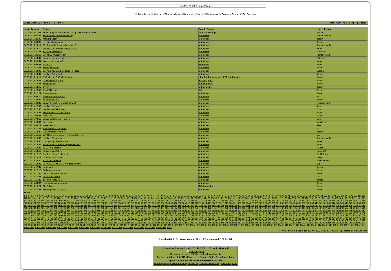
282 (68, 203)
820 (316, 218)
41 (136, 196)
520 (60, 210)
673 (30, 215)
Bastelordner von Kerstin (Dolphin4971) (62, 144)
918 (51, 222)
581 (321, 210)
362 (68, 205)
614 (119, 213)
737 (303, 215)
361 (64, 205)
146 (170, 198)
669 (355, 213)
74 (237, 196)
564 (248, 210)
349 (355, 203)
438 (51, 208)
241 (235, 200)
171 (277, 198)
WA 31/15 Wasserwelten (54, 55)
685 (81, 215)
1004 (82, 225)
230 (188, 200)
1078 (147, 227)
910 (359, 220)
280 (60, 203)
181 (319, 198)
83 (264, 196)
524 (77, 210)
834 (34, 220)
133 (114, 198)
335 (295, 203)
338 (308, 203)
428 (350, 205)
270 (359, 200)
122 (67, 198)
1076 (136, 227)
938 (137, 222)
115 (38, 198)
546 (171, 210)
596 (43, 213)
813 (286, 218)
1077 (141, 227)
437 (47, 208)
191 (362, 198)
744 (333, 215)
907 (346, 220)
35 (118, 196)
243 (243, 200)
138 (135, 198)
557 (218, 210)
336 (299, 203)
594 (34, 213)
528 (94, 210)
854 (120, 220)
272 (25, 203)
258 (308, 200)
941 (150, 222)
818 (308, 218)
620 (145, 213)
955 (209, 222)
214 (119, 200)
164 (247, 198)
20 (72, 196)
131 (106, 198)
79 (252, 196)
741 (320, 215)
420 (316, 205)
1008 (104, 225)
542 (154, 210)
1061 (53, 227)
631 (192, 213)
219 (141, 200)
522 (68, 210)
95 (301, 196)
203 (73, 200)
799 (226, 218)
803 (244, 218)
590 (359, 210)
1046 (313, 225)
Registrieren (360, 23)
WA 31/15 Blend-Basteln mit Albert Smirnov (63, 135)
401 (235, 205)
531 (107, 210)
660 (316, 213)
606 (85, 213)
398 (222, 205)
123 (71, 198)
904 (333, 220)
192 (25, 200)
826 (342, 218)
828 (350, 218)
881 (235, 220)
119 (54, 198)
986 (342, 222)
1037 (263, 225)
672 (25, 215)
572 (282, 210)
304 (162, 203)
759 (55, 218)
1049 (329, 225)
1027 (208, 225)
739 (312, 215)
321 (235, 203)
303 (158, 203)
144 (161, 198)
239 (226, 200)
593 (30, 213)
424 (333, 205)
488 (265, 208)
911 (363, 220)
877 (218, 220)
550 (188, 210)
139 (140, 198)
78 (249, 196)
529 (98, 210)
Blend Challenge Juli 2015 (55, 173)
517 (47, 210)
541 (150, 210)
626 (171, 213)
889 (269, 220)
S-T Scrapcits (206, 83)
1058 (37, 227)
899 (312, 220)
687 (90, 215)
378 (137, 205)
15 (56, 196)
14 (53, 196)
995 (38, 225)
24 (84, 196)
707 (175, 215)
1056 (26, 227)
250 (273, 200)
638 (222, 213)
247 (261, 200)
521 (64, 210)
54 (176, 196)
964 (248, 222)
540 (145, 210)
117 (46, 198)
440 (60, 208)
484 (248, 208)
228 (179, 200)
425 (338, 205)
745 (338, 215)
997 (47, 225)
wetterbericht (49, 125)
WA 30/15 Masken (51, 176)
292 (111, 203)
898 (308, 220)
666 (342, 213)
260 (316, 200)
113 (29, 198)
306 (171, 203)
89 (282, 196)
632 (196, 213)
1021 (175, 225)
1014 (137, 225)
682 (68, 215)
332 (282, 203)
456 (128, 208)
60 (194, 196)
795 (209, 218)
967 (261, 222)
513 (30, 210)
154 (204, 198)
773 (115, 218)
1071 (108, 227)
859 (141, 220)
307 (175, 203)
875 (209, 220)
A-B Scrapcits (206, 186)
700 (145, 215)
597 (47, 213)
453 (115, 208)
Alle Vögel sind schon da (55, 189)
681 (64, 215)
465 (167, 208)
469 (184, 208)
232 (196, 200)
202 (68, 200)
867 (175, 220)
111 (363, 196)
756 (43, 218)
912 (25, 222)
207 (90, 200)
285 (81, 203)
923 (73, 222)
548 (179, 210)
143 (157, 198)
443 (73, 208)
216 (128, 200)
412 (282, 205)
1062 (59, 227)
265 (338, 200)
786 (171, 218)
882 (239, 220)
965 (252, 222)
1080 (158, 227)
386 (171, 205)
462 (154, 208)
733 (286, 215)
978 (308, 222)
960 (231, 222)
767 (90, 218)
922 (68, 222)
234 (205, 200)
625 (166, 213)
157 (217, 198)
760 (60, 218)
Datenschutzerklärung (209, 263)
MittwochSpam (50, 39)
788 (179, 218)
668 (350, 213)
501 (321, 208)
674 (34, 215)
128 (93, 198)
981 (321, 222)
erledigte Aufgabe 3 (52, 74)
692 (111, 215)
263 (329, 200)
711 (192, 215)
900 (316, 220)
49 (160, 196)
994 (34, 225)
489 (269, 208)
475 (209, 208)
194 (34, 200)
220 (145, 200)
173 (285, 198)
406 (256, 205)
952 (197, 222)
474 (205, 208)
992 (25, 225)
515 (38, 210)
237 (218, 200)
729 (269, 215)
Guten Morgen (50, 93)
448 (94, 208)
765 (81, 218)
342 (325, 203)
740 (316, 215)
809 (269, 218)
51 (166, 196)
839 (55, 220)
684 (77, 215)
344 (333, 203)
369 (98, 205)
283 (73, 203)
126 (84, 198)
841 (64, 220)
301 (150, 203)
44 (145, 196)
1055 (362, 225)
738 (308, 215)
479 (226, 208)
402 (239, 205)
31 (105, 196)
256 (299, 200)
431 (363, 205)
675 (38, 215)
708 (179, 215)
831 (363, 218)
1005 (88, 225)
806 (256, 218)
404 (248, 205)
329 (269, 203)
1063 (64, 227)
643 (243, 213)
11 (44, 196)
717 (218, 215)
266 (342, 200)
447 (90, 208)
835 (38, 220)
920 (60, 222)
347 (346, 203)
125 (80, 198)
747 (346, 215)
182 (324, 198)
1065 (75, 227)
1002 (71, 225)
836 (43, 220)
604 (77, 213)
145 (165, 198)
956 (214, 222)
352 (25, 205)
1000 (60, 225)
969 (269, 222)
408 (265, 205)
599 (55, 213)
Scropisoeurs (49, 83)
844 (77, 220)
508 (351, 208)
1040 (280, 225)
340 (316, 203)
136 (127, 198)
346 (342, 203)
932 (111, 222)
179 (311, 198)
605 (81, 213)
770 (102, 218)
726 (256, 215)
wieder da (47, 64)
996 (43, 225)
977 (303, 222)
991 (363, 222)
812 (282, 218)
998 (51, 225)
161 (234, 198)
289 (98, 203)
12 (47, 196)
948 (179, 222)
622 (154, 213)
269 (355, 200)
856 (128, 220)
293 (115, 203)
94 (298, 196)
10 (41, 196)
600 (60, 213)
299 (141, 203)
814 (290, 218)
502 (325, 208)
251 (278, 200)
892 (282, 220)
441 (64, 208)
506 (342, 208)
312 (196, 203)
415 (295, 205)
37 (124, 196)
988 (351, 222)
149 (183, 198)
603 (73, 213)
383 (158, 205)
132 (110, 198)
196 (43, 200)
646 (256, 213)
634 (205, 213)
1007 (99, 225)
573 (286, 210)
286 (85, 203)
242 (239, 200)
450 (102, 208)
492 (282, 208)
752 (25, 218)
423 (329, 205)
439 (55, 208)
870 (188, 220)
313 (201, 203)
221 (149, 200)
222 (154, 200)
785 (167, 218)
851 (107, 220)
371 (107, 205)
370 (102, 205)
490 (274, 208)
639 (226, 213)
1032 (236, 225)
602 (68, 213)
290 (102, 203)
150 (187, 198)
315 (209, 203)
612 (111, 213)
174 (289, 198)
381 (150, 205)
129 (97, 198)
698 (137, 215)
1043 (296, 225)
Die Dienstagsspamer (53, 42)
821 (320, 218)
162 (238, 198)
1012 (126, 225)
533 (115, 210)
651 (278, 213)
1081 (163, 227)
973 (286, 222)
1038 (269, 225)
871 (192, 220)
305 (167, 203)
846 (85, 220)
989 (355, 222)
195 (38, 200)
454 (120, 208)
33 (111, 196)
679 (55, 215)
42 (139, 196)
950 (188, 222)
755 (38, 218)
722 (239, 215)
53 (173, 196)
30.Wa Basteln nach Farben (56, 119)
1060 (48, 227)
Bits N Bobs (48, 186)
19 (69, 196)
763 (73, 218)
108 (351, 196)
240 (231, 200)
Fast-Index (226, 263)
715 (209, 215)
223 (158, 200)
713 (201, 215)
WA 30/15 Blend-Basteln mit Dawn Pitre (62, 164)
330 (273, 203)
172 (281, 198)
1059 (42, 227)
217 (132, 200)
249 (269, 200)
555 (209, 210)
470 (188, 208)
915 (38, 222)
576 (299, 210)
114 (34, 198)
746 (342, 215)
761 (64, 218)
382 (154, 205)
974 (291, 222)
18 (66, 196)
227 (175, 200)
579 (312, 210)
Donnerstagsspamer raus (55, 183)
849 (98, 220)
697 (132, 215)
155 (208, 198)
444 (77, 208)
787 (175, 218)
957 (218, 222)
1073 (119, 227)
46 (151, 196)
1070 (103, 227)
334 (290, 203)
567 (261, 210)
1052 (346, 225)
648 (265, 213)
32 (108, 196)
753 (30, 218)
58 (188, 196)
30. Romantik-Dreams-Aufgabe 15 (59, 45)
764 (77, 218)
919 (55, 222)
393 (201, 205)
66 (212, 196)
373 (115, 205)
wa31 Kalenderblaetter (54, 96)
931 (107, 222)
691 (107, 215)
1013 (131, 225)
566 (256, 210)
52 (169, 196)
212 (111, 200)
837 (47, 220)
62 (200, 196)
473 (201, 208)
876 (214, 220)
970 (274, 222)
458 (137, 208)
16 (59, 196)
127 (88, 198)
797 (218, 218)
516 (43, 210)
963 (244, 222)
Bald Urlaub (48, 122)
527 (90, 210)
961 (235, 222)
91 (289, 196)
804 (248, 218)
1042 (291, 225)
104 (334, 196)
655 (295, 213)
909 (355, 220)
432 (25, 208)
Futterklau (48, 167)
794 (205, 218)
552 (197, 210)
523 (73, 210)
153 (200, 198)
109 (355, 196)
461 (150, 208)
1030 (225, 225)
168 (264, 198)
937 (132, 222)
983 (329, 222)
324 (248, 203)
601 (64, 213)
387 (175, 205)
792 (197, 218)
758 (51, 218)
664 (333, 213)
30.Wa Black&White (52, 51)
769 (98, 218)
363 (73, 205)
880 (231, 220)
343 (329, 203)
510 (359, 208)
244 (248, 200)
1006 (93, 225)
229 (184, 200)
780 (145, 218)
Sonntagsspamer (51, 99)
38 (127, 196)
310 (188, 203)
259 (312, 200)
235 (209, 200)
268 (350, 200)
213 (115, 200)
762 (68, 218)
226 (171, 200)
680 (60, 215)
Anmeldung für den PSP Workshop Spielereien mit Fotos (70, 32)
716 (214, 215)
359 (55, 205)
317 (218, 203)
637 (218, 213)
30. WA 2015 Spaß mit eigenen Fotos (61, 71)
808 (265, 218)
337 (303, 203)
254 (290, 200)
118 (50, 198)
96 (304, 196)
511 (363, 208)
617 (132, 213)
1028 (214, 225)
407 (261, 205)
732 (282, 215)
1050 (335, 225)
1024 (192, 225)
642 (239, 213)
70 (224, 196)
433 (30, 208)
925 (81, 222)
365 (81, 205)
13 (50, 196)
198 (51, 200)
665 (338, 213)
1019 (164, 225)
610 (102, 213)
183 (328, 198)
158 (221, 198)
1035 (252, 225)
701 (150, 215)
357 (47, 205)
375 (124, 205)
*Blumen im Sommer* (53, 157)
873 (201, 220)
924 (77, 222)
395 (209, 205)
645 (252, 213)
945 (167, 222)
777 (132, 218)
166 (255, 198)
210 (102, 200)
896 (299, 220)
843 (73, 220)
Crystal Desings (50, 90)
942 (154, 222)
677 (47, 215)
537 (132, 210)
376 (128, 205)
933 (115, 222)
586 (342, 210)
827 (346, 218)
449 (98, 208)
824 (333, 218)
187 (345, 198)
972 (282, 222)
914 (34, 222)
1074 (125, 227)
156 (212, 198)
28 (96, 196)
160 (230, 198)
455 (124, 208)
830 (359, 218)
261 (320, 200)
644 (248, 213)
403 (244, 205)
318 (222, 203)
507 (346, 208)
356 (43, 205)
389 (184, 205)
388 (179, 205)
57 (185, 196)
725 (252, 215)
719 (226, 215)
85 (270, 196)
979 (312, 222)
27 (93, 196)
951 (192, 222)
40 (133, 196)
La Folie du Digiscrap (53, 80)
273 (30, 203)
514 (34, 210)
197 (47, 200)
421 (320, 205)
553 (201, 210)
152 (195, 198)
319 (226, 203)
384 (162, 205)
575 (295, 210)
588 (351, 210)
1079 (152, 227)
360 (60, 205)
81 (258, 196)
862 (154, 220)
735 (295, 215)
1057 (31, 227)
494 (291, 208)
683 (73, 215)
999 (55, 225)
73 (234, 196)
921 (64, 222)
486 (256, 208)
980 (316, 222)
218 (137, 200)
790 (188, 218)
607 (90, 213)
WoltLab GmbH (221, 248)
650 (273, 213)
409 (269, 205)
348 (350, 203)
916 (43, 222)
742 (325, 215)
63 (203, 196)
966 (256, 222)
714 (205, 215)
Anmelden (348, 23)
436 (43, 208)
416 (299, 205)
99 (313, 196)
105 (338, 196)
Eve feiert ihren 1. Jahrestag (56, 154)
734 (290, 215)
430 (359, 205)
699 (141, 215)
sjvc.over (47, 87)
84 (267, 196)
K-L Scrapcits (206, 80)
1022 (181, 225)
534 (120, 210)
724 (248, 215)
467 (175, 208)
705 (167, 215)
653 (286, 213)
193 (30, 200)
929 (98, 222)
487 (261, 208)
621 (149, 213)
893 (286, 220)
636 (214, 213)
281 (64, 203)
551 (192, 210)
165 (251, 198)
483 (244, 208)
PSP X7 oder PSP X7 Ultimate (57, 77)
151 (191, 198)
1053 (351, 225)
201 (64, 200)
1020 (170, 225)
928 (94, 222)
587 (346, 210)
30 (102, 196)
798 (222, 218)
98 (310, 196)
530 (102, 210)
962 (239, 222)
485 (252, 208)
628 (179, 213)
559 (226, 210)
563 (244, 210)
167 (259, 198)
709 (184, 215)
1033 (241, 225)
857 (132, 220)
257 (303, 200)
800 (231, 218)
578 (308, 210)
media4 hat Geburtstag (54, 109)
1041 (285, 225)
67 (215, 196)
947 (175, 222)
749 (355, 215)
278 (51, 203)
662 (325, 213)
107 (347, 196)
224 (162, 200)
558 (222, 210)
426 (342, 205)
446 (85, 208)
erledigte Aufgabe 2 (52, 106)
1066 (81, 227)
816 (299, 218)
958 (222, 222)
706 (171, 215)
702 (154, 215)
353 (30, 205)
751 (363, 215)
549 (184, 210)
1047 (318, 225)
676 (43, 215)
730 (273, 215)
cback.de (216, 254)
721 (235, 215)
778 (137, 218)
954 (205, 222)
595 (38, 213)
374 (120, 205)
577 (303, 210)
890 (274, 220)
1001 (66, 225)
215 (124, 200)
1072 (114, 227)
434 (34, 208)
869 (184, 220)
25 (87, 196)
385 (167, 205)
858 (137, 220)
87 (276, 196)
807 (261, 218)
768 (94, 218)
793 (201, 218)
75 (240, 196)
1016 (148, 225)
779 (141, 218)
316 (214, 203)
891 (278, 220)
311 (192, 203)
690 (102, 215)
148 (178, 198)
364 (77, 205)
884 (248, 220)
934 (120, 222)
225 (166, 200)
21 (75, 196)
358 (51, 205)
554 (205, 210)
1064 (70, 227)
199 (55, 200)
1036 (258, 225)
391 (192, 205)
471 (192, 208)
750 (359, 215)
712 (196, 215)
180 (315, 198)
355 (38, 205)
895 (295, 220)
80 (255, 196)
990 (359, 222)
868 (179, 220)
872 (197, 220)
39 (130, 196)
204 (77, 200)
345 (338, 203)
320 (231, 203)
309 (184, 203)
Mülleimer (204, 35)
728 (265, 215)
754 (34, 218)
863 (158, 220)
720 (231, 215)
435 (38, 208)
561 (235, 210)
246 (256, 200)
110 (359, 196)
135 (123, 198)
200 (60, 200)
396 (214, 205)
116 (42, 198)
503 (329, 208)
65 (209, 196)
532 (111, 210)
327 (261, 203)
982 (325, 222)
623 (158, 213)
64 (206, 196)
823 (329, 218)
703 (158, 215)
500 (316, 208)
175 (294, 198)
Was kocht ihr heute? (53, 61)
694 (120, 215)
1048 (324, 225)
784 (162, 218)
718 (222, 215)
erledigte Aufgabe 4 (52, 138)
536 (128, 210)
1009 (110, 225)
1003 (77, 225)
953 (201, 222)
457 (132, 208)
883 (244, 220)
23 (81, 196)
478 (222, 208)
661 (320, 213)
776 (128, 218)
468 (179, 208)
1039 (274, 225)
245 (252, 200)
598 (51, 213)
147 (174, 198)
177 (302, 198)
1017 (153, 225)
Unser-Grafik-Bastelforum (37, 23)
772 (111, 218)
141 (148, 198)
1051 (340, 225)
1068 (92, 227)
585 (338, 210)
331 (278, 203)
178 (307, 198)
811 (278, 218)
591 (363, 210)
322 (239, 203)
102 (325, 196)
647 (261, 213)
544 (162, 210)
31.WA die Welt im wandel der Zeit (59, 103)
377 (132, 205)
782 (154, 218)
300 (145, 203)
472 (197, 208)
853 (115, 220)
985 (338, 222)
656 (299, 213)
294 (120, 203)
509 (355, 208)
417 (303, 205)
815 (295, 218)
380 (145, 205)
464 (162, 208)
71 (228, 196)
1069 (97, 227)
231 (192, 200)
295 (124, 203)
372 (111, 205)
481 (235, 208)
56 (182, 196)
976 (299, 222)
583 (329, 210)
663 (329, 213)
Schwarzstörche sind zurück (56, 112)
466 (171, 208)
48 (157, 196)
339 (312, 203)
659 (312, 213)
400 (231, 205)
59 (191, 196)
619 (141, 213)
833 (30, 220)
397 (218, 205)
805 (252, 218)
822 (325, 218)
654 (290, 213)
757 (47, 218)
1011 (121, 225)
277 (47, 203)
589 (355, 210)
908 (351, 220)
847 (90, 220)
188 (349, 198)
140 (144, 198)
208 (94, 200)
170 (272, 198)
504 (333, 208)
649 (269, 213)
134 (118, 198)
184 (332, 198)
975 (295, 222)
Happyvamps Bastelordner (56, 141)
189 (354, 198)
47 (154, 196)
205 (81, 200)
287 (90, 203)
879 (226, 220)
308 (179, 203)
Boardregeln (160, 263)
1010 (115, 225)
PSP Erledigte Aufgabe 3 (55, 128)
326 (256, 203)
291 (107, 203)
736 (299, 215)
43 (142, 196)
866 (171, 220)
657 (303, 213)
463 (158, 208)
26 (90, 196)
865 (167, 220)
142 (153, 198)
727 (261, 215)
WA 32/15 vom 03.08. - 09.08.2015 (60, 48)
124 (76, 198)
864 (162, 220)
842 (68, 220)
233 (201, 200)
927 (90, 222)
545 (167, 210)
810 (274, 218)
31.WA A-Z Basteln (52, 160)
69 (221, 196)
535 (124, 210)
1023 (186, 225)
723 (243, 215)
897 (303, 220)
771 (107, 218)
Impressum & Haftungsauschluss (182, 263)
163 (242, 198)
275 (38, 203)
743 (329, 215)
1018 (159, 225)
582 (325, 210)
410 (274, 205)
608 (94, 213)
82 (261, 196)
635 (209, 213)
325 (252, 203)
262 (325, 200)
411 (278, 205)
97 (307, 196)
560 (231, 210)
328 (265, 203)
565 (252, 210)
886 (256, 220)
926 (85, 222)
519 (55, 210)
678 (51, 215)
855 (124, 220)
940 (145, 222)
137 (131, 198)
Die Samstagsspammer (54, 131)
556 (214, 210)
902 (325, 220)
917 (47, 222)
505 (338, 208)
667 (346, 213)
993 (30, 225)
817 (303, 218)
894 (291, 220)
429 (355, 205)
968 (265, 222)
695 (124, 215)
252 (282, 200)
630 (188, 213)
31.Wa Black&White (52, 151)
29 (99, 196)
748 (350, 215)
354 (34, 205)
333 (286, 203)
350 (359, 203)
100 (317, 196)
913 (30, 222)
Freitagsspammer (51, 170)
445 (81, 208)
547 (175, 210)
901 (321, 220)
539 (141, 210)
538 (137, 210)
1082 (169, 227)
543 (158, 210)
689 (98, 215)
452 (111, 208)
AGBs (234, 263)
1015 (142, 225)
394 (205, 205)
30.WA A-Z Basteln (52, 147)
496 (299, 208)
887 (261, 220)
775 (124, 218)
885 (252, 220)
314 (205, 203)
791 (192, 218)
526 (85, 210)
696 (128, 215)
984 (333, 222)
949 (184, 222)
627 (175, 213)
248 (265, 200)
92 (292, 196)
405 (252, 205)
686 (85, 215)
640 (231, 213)
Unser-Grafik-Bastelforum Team (206, 260)
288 (94, 203)
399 (226, 205)
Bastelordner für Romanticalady (58, 35)
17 (63, 196)
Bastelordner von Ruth (54, 58)
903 (329, 220)
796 (214, 218)
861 (150, 220)
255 (295, 200)
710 (188, 215)
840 (60, 220)
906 (342, 220)
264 (333, 200)
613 (115, 213)
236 (214, 200)
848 (94, 220)
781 (150, 218)
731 (278, 215)
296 (128, 203)
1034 (247, 225)
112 (25, 198)
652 (282, 213)
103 (330, 196)
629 (184, 213)
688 (94, 215)
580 (316, 210)
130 (101, 198)
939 (141, 222)
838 (51, 220)
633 (201, 213)
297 (132, 203)
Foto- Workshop (207, 32)
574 (291, 210)
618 (137, 213)
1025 (197, 225)
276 (43, 203)
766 (85, 218)
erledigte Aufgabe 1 (52, 180)
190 (358, 198)
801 (235, 218)
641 (235, 213)
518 (51, 210)
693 (115, 215)
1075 (130, 227)
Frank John (204, 254)
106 (342, 196)
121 (63, 198)
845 (81, 220)
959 (226, 222)
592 (25, 213)
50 (163, 196)
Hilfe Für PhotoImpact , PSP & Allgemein (219, 77)
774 (120, 218)
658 (308, 213)
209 (98, 200)
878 (222, 220)
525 (81, 210)
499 (312, 208)
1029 (219, 225)
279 (55, 203)
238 (222, 200)
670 (359, 213)
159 (225, 198)
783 (158, 218)
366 (85, 205)
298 (137, 203)
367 (90, 205)
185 (336, 198)
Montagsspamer (51, 67)
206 (85, 200)
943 (158, 222)
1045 (307, 225)
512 (25, 210)
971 (278, 222)
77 (246, 196)
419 (312, 205)
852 (111, 220)
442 (68, 208)
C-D (201, 90)
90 (286, 196)
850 (102, 220)
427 (346, 205)
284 (77, 203)
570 (274, 210)
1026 (203, 225)
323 (243, 203)
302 (154, 203)
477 (218, 208)
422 (325, 205)
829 (355, 218)
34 (114, 196)
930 (102, 222)
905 (338, 220)
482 (239, 208)
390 (188, 205)
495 (295, 208)
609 (98, 213)
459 (141, 208)
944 (162, 222)
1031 (230, 225)
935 (124, 222)
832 (25, 220)
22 (78, 196)
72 (231, 196)
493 (286, 208)
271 (363, 200)
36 (121, 196)
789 (184, 218)
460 (145, 208)
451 (107, 208)
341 (320, 203)
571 (278, 210)
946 (171, 222)
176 (298, 198)
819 (312, 218)
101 (321, 196)
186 (341, 198)
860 (145, 220)
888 (265, 220)
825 (338, 218)
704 (162, 215)
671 (363, 213)
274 (34, 203)
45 (148, 196)
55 (179, 196)
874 (205, 220)
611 (107, 213)
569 (269, 210)
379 (141, 205)
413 (286, 205)
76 (243, 196)
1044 (302, 225)
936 (128, 222)
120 (58, 198)
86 (273, 196)
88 (279, 196)
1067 (86, 227)
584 (333, 210)
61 (197, 196)
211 (107, 200)
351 (363, 203)
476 (214, 208)
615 (124, 213)
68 (218, 196)
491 (278, 208)
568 (265, 210)
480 (231, 208)
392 (197, 205)
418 (308, 205)
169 (268, 198)
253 (286, 200)
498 (308, 208)
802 (239, 218)
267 (346, 200)
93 (295, 196)
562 (239, 210)
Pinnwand (204, 64)
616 (128, 213)
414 (290, 205)
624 (162, 213)
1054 (357, 225)
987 (346, 222)
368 (94, 205)
